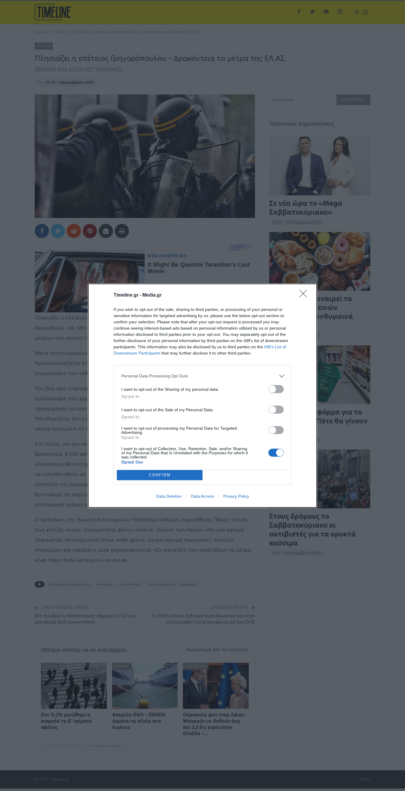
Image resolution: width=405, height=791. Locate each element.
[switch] (276, 389)
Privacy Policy (236, 496)
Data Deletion (169, 496)
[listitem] (202, 376)
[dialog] (202, 395)
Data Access (202, 496)
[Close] (305, 295)
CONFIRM (160, 475)
